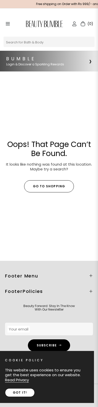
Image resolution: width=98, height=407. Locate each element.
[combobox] (49, 42)
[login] (72, 23)
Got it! (20, 392)
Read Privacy (17, 380)
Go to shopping (49, 186)
